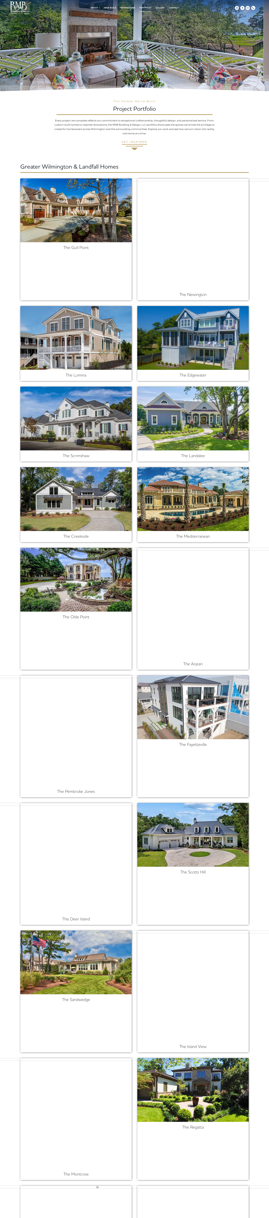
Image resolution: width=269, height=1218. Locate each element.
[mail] (248, 8)
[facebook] (242, 8)
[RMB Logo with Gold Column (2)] (20, 2)
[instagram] (237, 8)
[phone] (253, 8)
